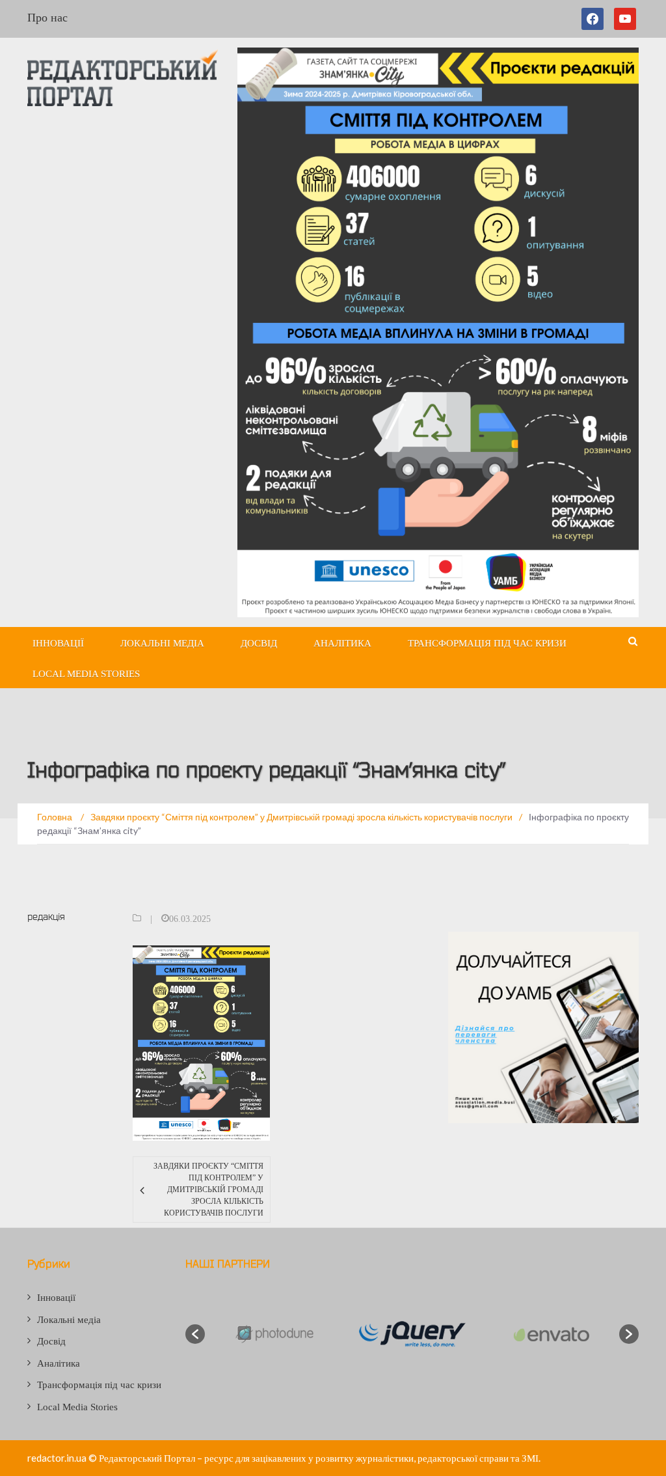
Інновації (58, 643)
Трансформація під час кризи (487, 643)
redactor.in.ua (57, 1458)
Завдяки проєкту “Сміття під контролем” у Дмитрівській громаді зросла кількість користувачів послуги (208, 1190)
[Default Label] (625, 19)
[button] (195, 1334)
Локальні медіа (162, 643)
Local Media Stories (86, 674)
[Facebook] (595, 19)
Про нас (47, 17)
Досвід (259, 643)
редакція (46, 916)
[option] (274, 1333)
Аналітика (342, 643)
